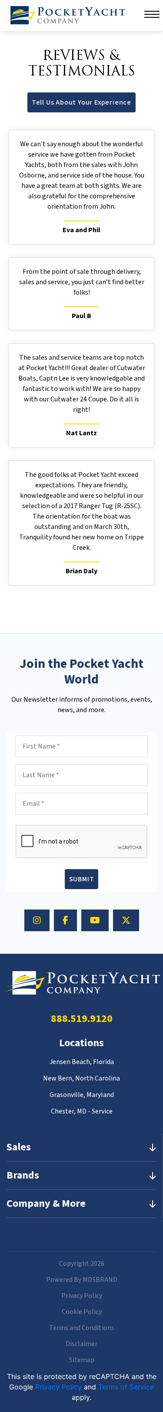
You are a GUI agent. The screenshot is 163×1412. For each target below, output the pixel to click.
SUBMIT (81, 879)
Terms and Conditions (81, 1328)
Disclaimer (81, 1344)
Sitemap (81, 1360)
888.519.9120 (82, 1018)
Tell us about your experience (81, 102)
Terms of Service (126, 1386)
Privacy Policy (81, 1295)
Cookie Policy (82, 1312)
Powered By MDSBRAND (81, 1279)
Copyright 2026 (81, 1263)
